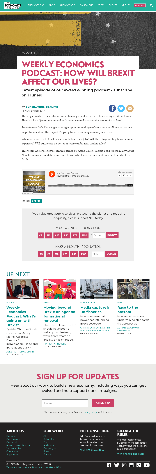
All (44, 436)
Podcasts (28, 52)
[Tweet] (121, 108)
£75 (75, 235)
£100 (84, 235)
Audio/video (68, 5)
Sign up (103, 403)
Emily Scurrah (100, 330)
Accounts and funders (18, 445)
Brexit (36, 201)
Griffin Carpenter (91, 327)
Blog (52, 5)
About (126, 5)
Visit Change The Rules (130, 453)
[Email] (130, 108)
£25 (57, 235)
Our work (11, 436)
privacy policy (90, 412)
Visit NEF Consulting (92, 450)
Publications (36, 5)
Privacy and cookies (42, 467)
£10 (48, 235)
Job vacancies (13, 448)
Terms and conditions (17, 467)
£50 (66, 235)
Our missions (13, 439)
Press (101, 5)
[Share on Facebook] (113, 108)
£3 (41, 254)
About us (15, 431)
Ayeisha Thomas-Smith (42, 107)
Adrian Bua (124, 327)
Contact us (12, 451)
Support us (12, 454)
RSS (58, 467)
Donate (140, 5)
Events (113, 5)
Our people (12, 442)
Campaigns (86, 5)
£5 (40, 235)
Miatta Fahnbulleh (55, 344)
